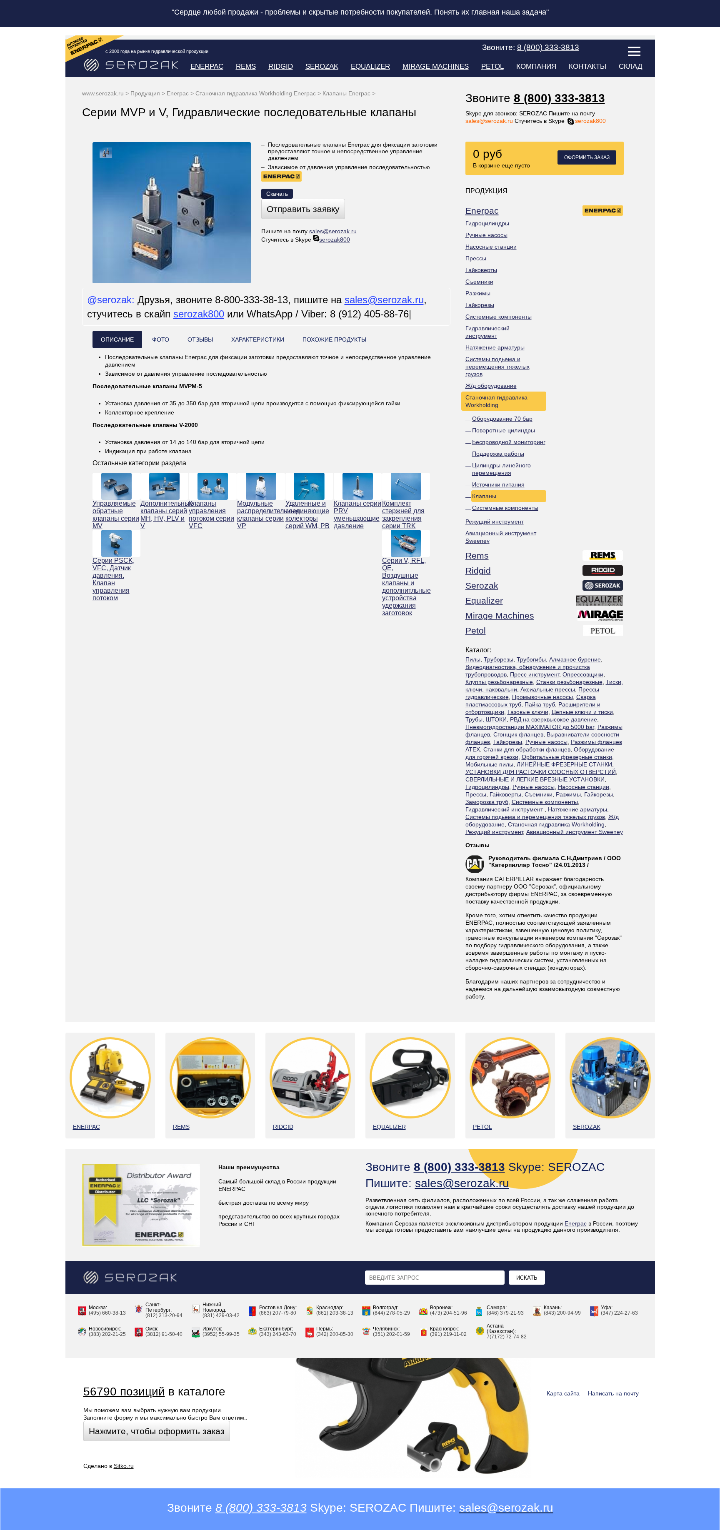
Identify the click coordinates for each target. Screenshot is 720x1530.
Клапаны (484, 496)
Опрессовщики (582, 674)
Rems (246, 66)
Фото (160, 339)
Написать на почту (613, 1393)
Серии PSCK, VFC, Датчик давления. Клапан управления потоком (113, 579)
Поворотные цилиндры (503, 430)
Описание (117, 339)
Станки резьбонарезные (569, 682)
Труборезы (498, 659)
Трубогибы (531, 659)
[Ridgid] (603, 572)
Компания (536, 66)
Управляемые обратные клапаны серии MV (115, 514)
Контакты (587, 66)
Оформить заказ (587, 157)
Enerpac (206, 66)
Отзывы (477, 845)
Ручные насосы (486, 235)
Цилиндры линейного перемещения (501, 469)
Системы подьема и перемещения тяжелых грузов (497, 366)
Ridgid (280, 66)
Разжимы (477, 293)
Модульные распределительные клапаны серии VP (261, 514)
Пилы (472, 659)
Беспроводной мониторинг (508, 442)
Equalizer (370, 66)
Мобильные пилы (489, 764)
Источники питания (498, 484)
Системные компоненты (498, 316)
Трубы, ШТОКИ (486, 719)
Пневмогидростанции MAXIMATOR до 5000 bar (529, 727)
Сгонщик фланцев (518, 734)
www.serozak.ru (103, 93)
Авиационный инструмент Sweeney (500, 537)
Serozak (321, 66)
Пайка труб (540, 704)
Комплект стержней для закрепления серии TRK (403, 514)
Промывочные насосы (542, 697)
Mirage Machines (435, 66)
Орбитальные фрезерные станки (567, 757)
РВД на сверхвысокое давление (553, 719)
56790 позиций (124, 1391)
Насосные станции (491, 246)
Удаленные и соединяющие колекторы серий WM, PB (307, 514)
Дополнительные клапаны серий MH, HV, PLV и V (164, 514)
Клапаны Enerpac (346, 93)
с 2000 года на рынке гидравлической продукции (156, 51)
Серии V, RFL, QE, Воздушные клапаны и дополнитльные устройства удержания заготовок (406, 586)
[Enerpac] (603, 212)
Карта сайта (563, 1393)
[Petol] (603, 632)
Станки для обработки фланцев (526, 749)
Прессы (475, 258)
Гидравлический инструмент (487, 332)
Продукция (145, 93)
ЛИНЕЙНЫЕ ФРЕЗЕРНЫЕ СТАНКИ (564, 764)
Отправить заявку (303, 209)
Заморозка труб (486, 802)
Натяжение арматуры (495, 347)
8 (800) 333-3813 (559, 98)
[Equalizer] (600, 602)
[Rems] (603, 557)
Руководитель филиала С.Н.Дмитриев (545, 858)
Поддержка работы (498, 453)
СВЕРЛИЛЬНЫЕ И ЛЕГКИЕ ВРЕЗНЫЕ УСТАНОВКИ (535, 779)
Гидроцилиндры (487, 223)
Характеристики (257, 339)
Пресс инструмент (534, 674)
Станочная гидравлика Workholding (496, 401)
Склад (630, 66)
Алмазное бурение (575, 659)
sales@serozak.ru (489, 120)
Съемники (479, 281)
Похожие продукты (334, 339)
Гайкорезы (479, 305)
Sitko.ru (124, 1466)
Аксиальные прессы (547, 689)
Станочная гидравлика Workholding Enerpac (255, 93)
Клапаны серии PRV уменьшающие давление (357, 514)
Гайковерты (481, 270)
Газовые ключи (528, 712)
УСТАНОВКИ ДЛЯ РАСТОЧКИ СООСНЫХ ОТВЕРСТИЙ (540, 772)
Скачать (277, 193)
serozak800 (590, 120)
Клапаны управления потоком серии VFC (211, 514)
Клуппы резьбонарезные (499, 682)
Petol (492, 66)
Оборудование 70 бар (502, 418)
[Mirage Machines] (601, 617)
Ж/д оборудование (491, 385)
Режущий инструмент (494, 521)
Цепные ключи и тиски (582, 712)
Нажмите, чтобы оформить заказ (157, 1431)
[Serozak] (603, 587)
